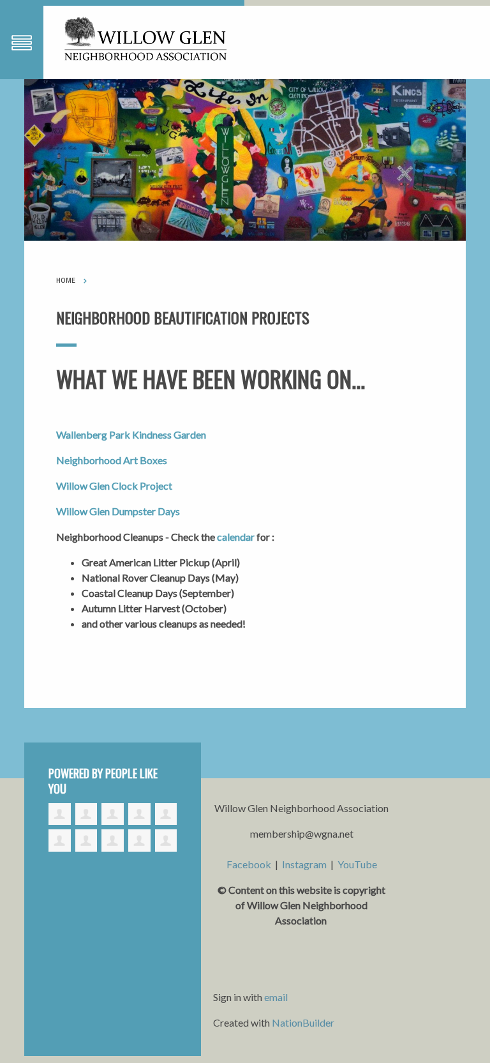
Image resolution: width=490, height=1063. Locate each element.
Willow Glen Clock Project (114, 485)
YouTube (357, 864)
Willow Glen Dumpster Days (118, 511)
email (276, 997)
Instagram (304, 864)
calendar (236, 537)
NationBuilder (303, 1022)
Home (65, 280)
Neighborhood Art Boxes (111, 460)
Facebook (248, 864)
